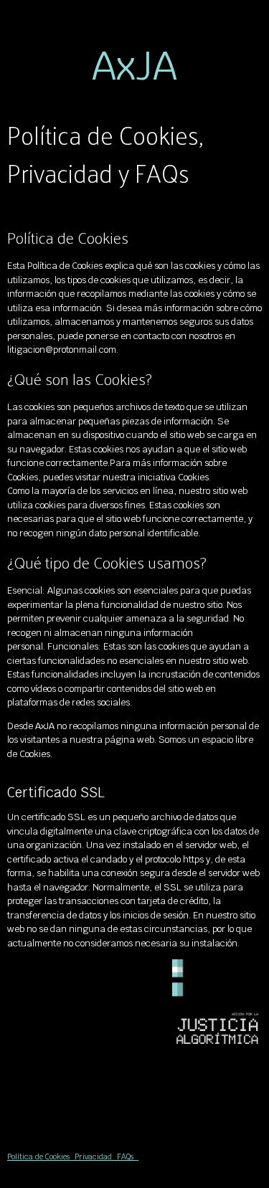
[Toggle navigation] (247, 15)
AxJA (134, 65)
